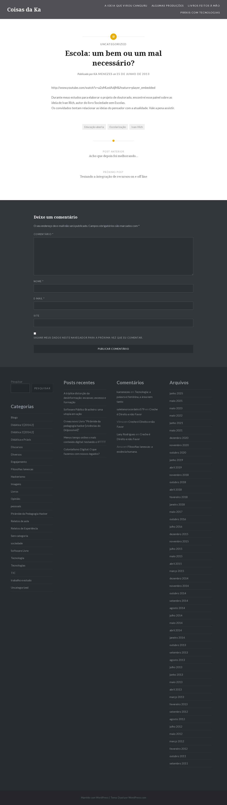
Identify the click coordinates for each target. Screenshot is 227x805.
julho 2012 (176, 726)
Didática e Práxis (21, 439)
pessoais (16, 506)
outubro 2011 (178, 756)
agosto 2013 (177, 659)
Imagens (16, 484)
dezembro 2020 (179, 437)
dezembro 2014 (179, 578)
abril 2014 (176, 630)
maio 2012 (176, 733)
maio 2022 (176, 415)
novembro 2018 (179, 474)
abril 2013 (176, 689)
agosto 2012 (177, 719)
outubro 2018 (178, 482)
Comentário (44, 234)
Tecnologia (17, 558)
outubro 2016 (178, 519)
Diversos (16, 454)
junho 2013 (176, 674)
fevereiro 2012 (179, 748)
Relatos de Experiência (24, 528)
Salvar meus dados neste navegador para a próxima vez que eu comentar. (88, 337)
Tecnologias (18, 565)
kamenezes (123, 391)
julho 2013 (176, 667)
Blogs (14, 417)
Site (36, 315)
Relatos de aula (20, 521)
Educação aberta (94, 126)
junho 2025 (176, 393)
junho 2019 (176, 460)
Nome (38, 281)
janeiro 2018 (177, 504)
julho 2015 (176, 548)
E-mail (39, 298)
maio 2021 (176, 430)
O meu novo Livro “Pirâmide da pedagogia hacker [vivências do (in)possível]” (82, 426)
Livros (14, 491)
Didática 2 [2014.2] (22, 432)
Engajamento (19, 461)
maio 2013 (176, 682)
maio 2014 (176, 622)
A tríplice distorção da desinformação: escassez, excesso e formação (85, 398)
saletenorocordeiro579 (131, 409)
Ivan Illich (137, 126)
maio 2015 (176, 556)
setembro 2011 (179, 763)
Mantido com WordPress (95, 797)
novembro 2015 (179, 541)
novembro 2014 (179, 585)
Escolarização (117, 126)
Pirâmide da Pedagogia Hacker (29, 513)
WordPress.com (137, 797)
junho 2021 (176, 422)
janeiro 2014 (177, 637)
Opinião (15, 498)
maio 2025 (176, 400)
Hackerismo (18, 476)
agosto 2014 (177, 608)
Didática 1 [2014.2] (22, 424)
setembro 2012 (179, 711)
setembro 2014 (179, 600)
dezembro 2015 (179, 534)
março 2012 (177, 741)
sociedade (17, 543)
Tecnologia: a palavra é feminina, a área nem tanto (135, 396)
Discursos (17, 447)
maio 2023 (176, 408)
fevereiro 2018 (179, 497)
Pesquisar (17, 381)
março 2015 (177, 570)
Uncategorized (113, 44)
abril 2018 (176, 489)
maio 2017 (176, 511)
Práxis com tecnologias (200, 12)
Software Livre (20, 550)
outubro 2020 (178, 452)
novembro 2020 (179, 445)
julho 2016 (176, 526)
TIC (13, 572)
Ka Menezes (103, 74)
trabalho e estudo (21, 580)
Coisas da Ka (24, 9)
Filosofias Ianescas (22, 469)
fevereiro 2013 (179, 704)
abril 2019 (176, 467)
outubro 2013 (178, 645)
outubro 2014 (178, 593)
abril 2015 (176, 563)
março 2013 (177, 696)
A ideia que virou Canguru (126, 5)
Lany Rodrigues (126, 434)
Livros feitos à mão (204, 5)
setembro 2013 (179, 652)
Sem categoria (19, 535)
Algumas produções (168, 5)
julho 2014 (176, 615)
